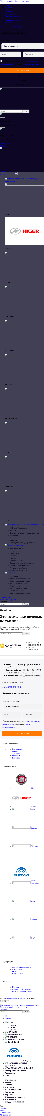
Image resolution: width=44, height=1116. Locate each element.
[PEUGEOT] (24, 287)
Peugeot (34, 828)
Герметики (14, 551)
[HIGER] (24, 245)
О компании (17, 749)
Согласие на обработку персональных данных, (19, 1005)
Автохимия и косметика (19, 548)
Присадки (14, 556)
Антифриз (14, 576)
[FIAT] (24, 185)
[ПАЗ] (24, 491)
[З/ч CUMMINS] (24, 389)
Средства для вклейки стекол (22, 563)
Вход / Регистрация (14, 1101)
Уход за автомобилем (18, 568)
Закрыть (3, 1009)
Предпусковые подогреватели (22, 542)
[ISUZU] (24, 253)
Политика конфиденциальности (13, 1007)
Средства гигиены (17, 560)
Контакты (16, 758)
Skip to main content (22, 1)
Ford (33, 901)
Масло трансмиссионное (20, 593)
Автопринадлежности (21, 967)
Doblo (12, 1027)
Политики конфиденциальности (31, 64)
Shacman (34, 846)
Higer (33, 807)
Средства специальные (19, 565)
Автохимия (17, 969)
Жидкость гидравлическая (20, 581)
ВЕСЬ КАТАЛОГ (7, 175)
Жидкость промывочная (20, 586)
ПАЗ (33, 938)
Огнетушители (15, 538)
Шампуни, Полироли (18, 570)
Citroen (34, 920)
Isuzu (33, 810)
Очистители (14, 553)
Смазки (13, 558)
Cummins (34, 883)
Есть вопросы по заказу (22, 991)
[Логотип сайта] (14, 109)
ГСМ (14, 971)
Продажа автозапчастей (16, 999)
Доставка (16, 753)
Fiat (32, 788)
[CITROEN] (24, 457)
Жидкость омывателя (18, 583)
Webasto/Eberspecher (19, 528)
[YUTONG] (24, 355)
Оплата (15, 751)
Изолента (14, 535)
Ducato (13, 1029)
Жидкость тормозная (18, 588)
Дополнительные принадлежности (24, 533)
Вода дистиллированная (20, 578)
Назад (13, 1025)
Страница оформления (21, 989)
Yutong (34, 880)
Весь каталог (17, 973)
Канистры (13, 540)
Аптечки (13, 530)
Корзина (15, 987)
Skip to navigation (7, 1)
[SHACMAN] (24, 321)
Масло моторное (17, 590)
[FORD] (24, 423)
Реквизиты (16, 756)
